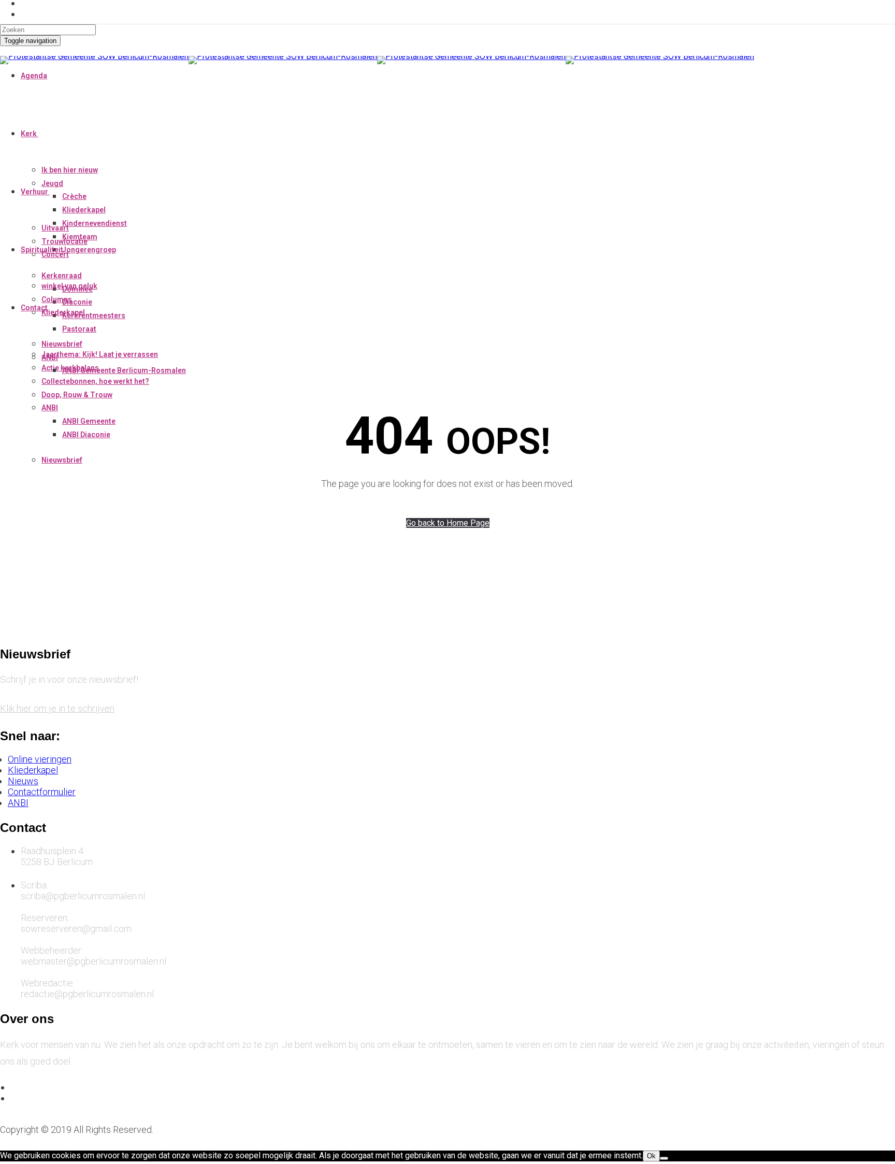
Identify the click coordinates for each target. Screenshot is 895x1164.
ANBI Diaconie (86, 434)
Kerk (29, 134)
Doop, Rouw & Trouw (76, 395)
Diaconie (77, 302)
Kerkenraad (61, 275)
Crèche (74, 196)
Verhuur (34, 192)
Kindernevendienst (94, 223)
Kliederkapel (84, 210)
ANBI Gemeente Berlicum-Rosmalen (124, 370)
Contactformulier (42, 791)
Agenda (34, 75)
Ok (651, 1156)
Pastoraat (79, 329)
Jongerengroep (89, 250)
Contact (34, 308)
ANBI (49, 408)
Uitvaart (55, 228)
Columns (56, 299)
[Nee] (664, 1158)
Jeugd (52, 183)
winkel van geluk (69, 286)
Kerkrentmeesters (93, 315)
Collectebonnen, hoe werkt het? (95, 381)
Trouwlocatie (64, 241)
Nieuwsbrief (61, 460)
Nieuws (23, 780)
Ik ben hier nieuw (69, 170)
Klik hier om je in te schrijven (57, 708)
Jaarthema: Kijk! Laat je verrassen (99, 354)
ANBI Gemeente (89, 421)
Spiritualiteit (42, 250)
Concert (55, 254)
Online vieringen (39, 759)
